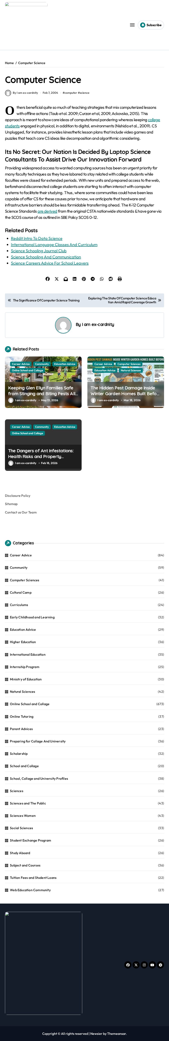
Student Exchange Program (30, 840)
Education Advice (64, 364)
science (84, 93)
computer (71, 93)
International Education (28, 654)
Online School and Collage (27, 370)
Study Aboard (20, 853)
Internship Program (24, 667)
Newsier (96, 1034)
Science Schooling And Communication (46, 256)
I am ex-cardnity (98, 324)
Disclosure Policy (17, 496)
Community (42, 364)
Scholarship (19, 753)
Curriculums (19, 605)
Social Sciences (21, 828)
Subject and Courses (25, 865)
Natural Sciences (131, 370)
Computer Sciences (129, 364)
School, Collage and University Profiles (39, 778)
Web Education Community (30, 890)
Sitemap (11, 504)
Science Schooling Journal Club (39, 250)
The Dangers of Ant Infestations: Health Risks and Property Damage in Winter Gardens (41, 456)
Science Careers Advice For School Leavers (50, 263)
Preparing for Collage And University (38, 741)
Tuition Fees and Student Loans (33, 878)
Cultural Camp (21, 592)
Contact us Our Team (21, 512)
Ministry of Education (26, 679)
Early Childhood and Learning (32, 617)
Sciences (16, 791)
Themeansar (116, 1034)
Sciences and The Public (28, 803)
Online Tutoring (21, 716)
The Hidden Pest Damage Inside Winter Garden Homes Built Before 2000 (125, 393)
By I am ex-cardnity (25, 93)
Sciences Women (23, 816)
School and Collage (24, 766)
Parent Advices (21, 729)
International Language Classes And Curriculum (54, 244)
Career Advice (21, 364)
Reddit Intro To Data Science (36, 238)
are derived (47, 211)
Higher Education (23, 642)
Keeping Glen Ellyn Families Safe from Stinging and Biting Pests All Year (41, 393)
